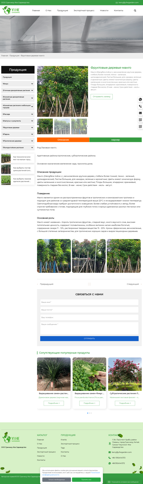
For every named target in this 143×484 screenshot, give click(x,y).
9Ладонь (6, 134)
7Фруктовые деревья (11, 128)
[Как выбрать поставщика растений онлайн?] (6, 169)
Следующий (133, 284)
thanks (64, 440)
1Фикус (5, 84)
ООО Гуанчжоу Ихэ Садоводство (15, 3)
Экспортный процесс (70, 444)
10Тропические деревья (12, 141)
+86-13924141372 (118, 458)
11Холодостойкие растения (13, 148)
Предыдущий (46, 284)
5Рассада (6, 114)
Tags (63, 448)
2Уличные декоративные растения (16, 90)
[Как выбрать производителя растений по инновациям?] (6, 180)
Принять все (86, 480)
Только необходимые (56, 480)
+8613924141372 (118, 463)
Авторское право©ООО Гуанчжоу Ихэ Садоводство (21, 477)
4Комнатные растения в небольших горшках (17, 107)
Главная (4, 56)
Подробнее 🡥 (54, 403)
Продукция (14, 56)
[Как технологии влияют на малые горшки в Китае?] (6, 158)
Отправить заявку (101, 96)
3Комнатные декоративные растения (13, 98)
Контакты (65, 452)
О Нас (63, 456)
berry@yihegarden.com (129, 3)
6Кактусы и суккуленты (12, 121)
